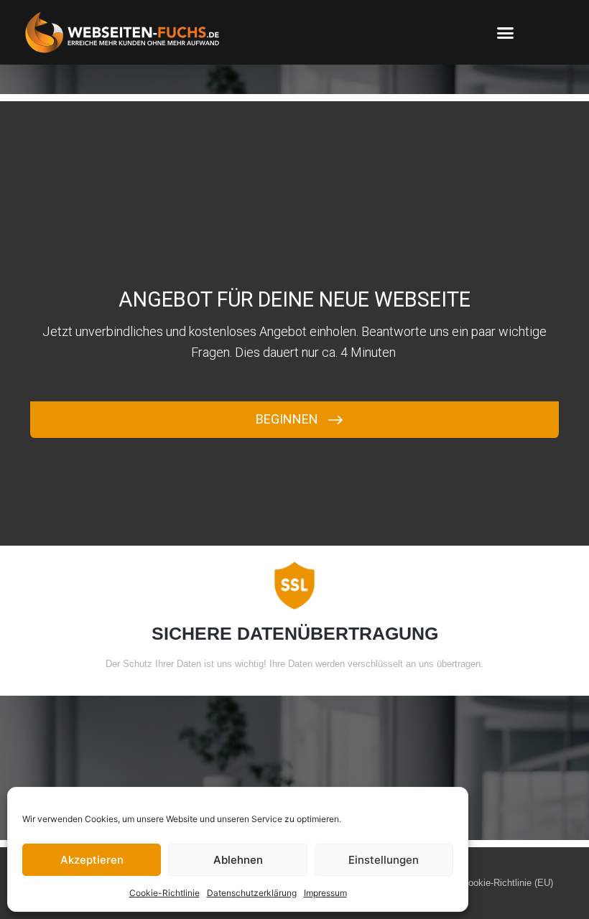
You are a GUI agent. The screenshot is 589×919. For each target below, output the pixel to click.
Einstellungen (383, 860)
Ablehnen (238, 860)
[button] (505, 32)
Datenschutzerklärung (252, 892)
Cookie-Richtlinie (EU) (507, 882)
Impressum (325, 892)
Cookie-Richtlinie (164, 892)
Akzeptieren (92, 860)
